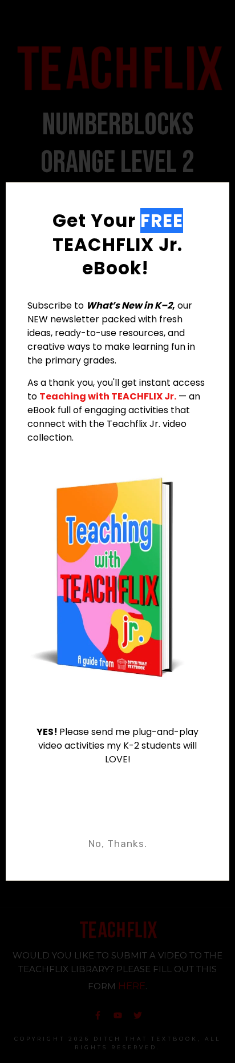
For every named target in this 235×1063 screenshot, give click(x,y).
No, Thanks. (117, 843)
